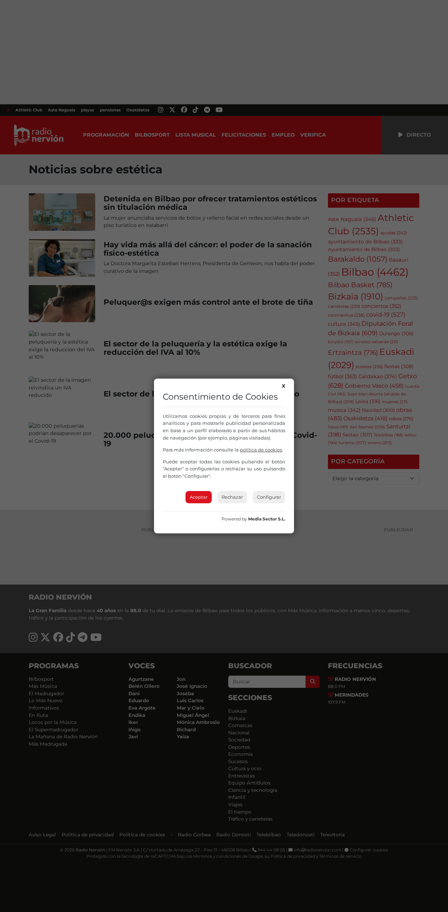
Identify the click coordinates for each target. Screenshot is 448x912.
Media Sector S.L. (266, 518)
